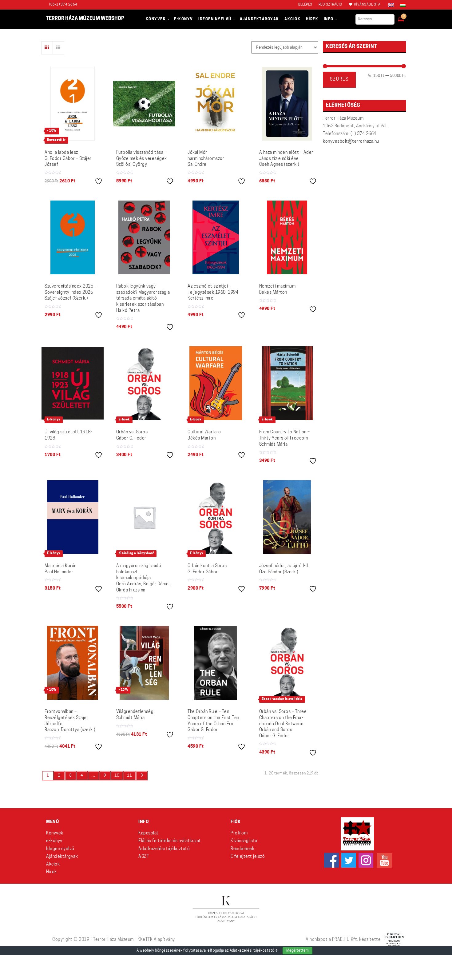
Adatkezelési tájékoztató (164, 849)
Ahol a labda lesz (68, 158)
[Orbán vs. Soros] (144, 383)
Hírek (51, 872)
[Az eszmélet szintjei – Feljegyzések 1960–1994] (215, 237)
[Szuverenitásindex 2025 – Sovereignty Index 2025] (72, 237)
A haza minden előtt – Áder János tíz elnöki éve (286, 158)
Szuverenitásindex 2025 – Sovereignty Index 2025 (71, 292)
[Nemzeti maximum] (287, 237)
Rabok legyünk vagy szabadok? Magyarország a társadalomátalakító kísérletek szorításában (143, 298)
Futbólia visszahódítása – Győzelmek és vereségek (141, 158)
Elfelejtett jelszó (248, 856)
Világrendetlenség (135, 715)
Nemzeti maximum (277, 289)
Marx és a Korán (61, 569)
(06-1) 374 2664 (63, 4)
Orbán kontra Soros (207, 569)
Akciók (53, 864)
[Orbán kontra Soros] (215, 517)
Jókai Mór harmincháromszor (206, 158)
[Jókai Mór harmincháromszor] (215, 104)
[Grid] (47, 47)
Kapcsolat (148, 833)
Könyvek (54, 833)
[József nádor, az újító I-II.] (287, 517)
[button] (405, 17)
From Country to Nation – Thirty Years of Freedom (284, 438)
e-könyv (54, 841)
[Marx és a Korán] (72, 517)
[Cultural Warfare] (215, 383)
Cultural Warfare (204, 435)
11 (129, 776)
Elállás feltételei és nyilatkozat (169, 841)
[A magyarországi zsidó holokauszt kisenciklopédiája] (144, 517)
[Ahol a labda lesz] (72, 104)
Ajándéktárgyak (62, 856)
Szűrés (339, 79)
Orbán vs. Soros (132, 435)
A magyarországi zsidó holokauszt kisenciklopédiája (143, 578)
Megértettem (297, 951)
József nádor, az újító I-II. (284, 569)
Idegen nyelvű (60, 849)
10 (117, 776)
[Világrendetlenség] (144, 663)
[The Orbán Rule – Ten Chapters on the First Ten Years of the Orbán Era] (215, 663)
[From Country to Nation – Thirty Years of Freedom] (287, 383)
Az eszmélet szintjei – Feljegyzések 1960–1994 (213, 292)
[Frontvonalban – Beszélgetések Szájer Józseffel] (72, 663)
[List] (58, 47)
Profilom (239, 833)
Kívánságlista (244, 841)
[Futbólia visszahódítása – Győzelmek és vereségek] (144, 104)
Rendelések (242, 849)
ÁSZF (143, 856)
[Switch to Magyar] (401, 5)
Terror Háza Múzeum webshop (85, 18)
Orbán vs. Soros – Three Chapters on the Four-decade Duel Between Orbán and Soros (283, 724)
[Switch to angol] (391, 5)
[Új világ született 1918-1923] (73, 383)
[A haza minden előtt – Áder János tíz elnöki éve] (287, 104)
